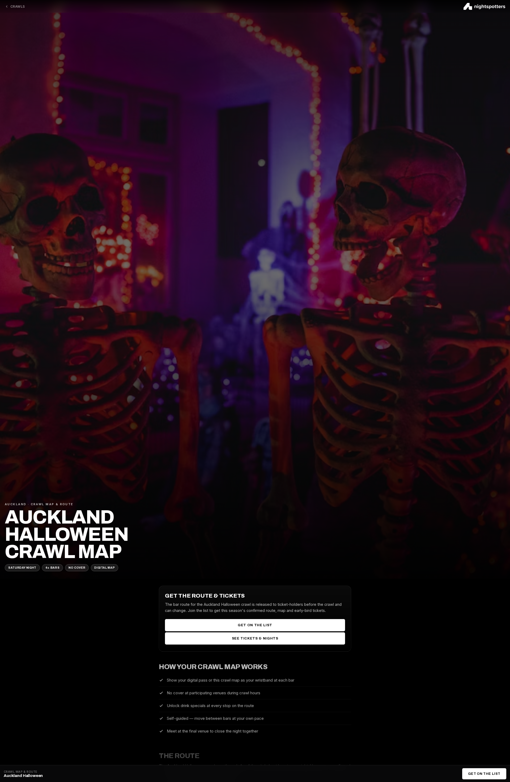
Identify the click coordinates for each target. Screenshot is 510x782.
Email (208, 384)
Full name (212, 361)
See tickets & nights (255, 638)
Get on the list (255, 625)
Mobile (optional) (220, 407)
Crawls (17, 6)
